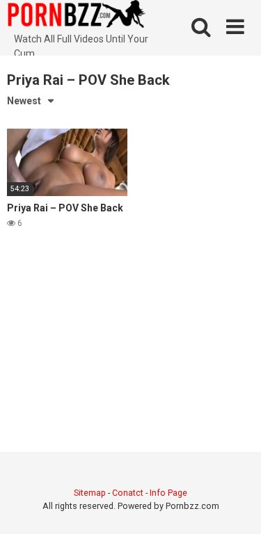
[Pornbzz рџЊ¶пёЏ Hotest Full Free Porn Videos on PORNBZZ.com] (76, 16)
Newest (24, 100)
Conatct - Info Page (149, 492)
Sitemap (90, 492)
